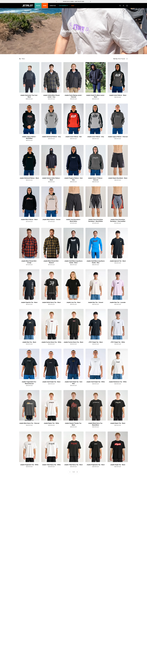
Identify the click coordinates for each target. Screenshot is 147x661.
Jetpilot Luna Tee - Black (73, 302)
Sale (72, 5)
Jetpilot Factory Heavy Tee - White (51, 342)
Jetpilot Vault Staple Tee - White (95, 382)
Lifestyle (53, 5)
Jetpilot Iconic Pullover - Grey (95, 136)
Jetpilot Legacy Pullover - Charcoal (118, 136)
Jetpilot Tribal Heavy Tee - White (51, 464)
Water (38, 5)
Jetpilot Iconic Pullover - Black (117, 95)
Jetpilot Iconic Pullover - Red (73, 136)
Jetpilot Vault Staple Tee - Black (51, 382)
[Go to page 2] (77, 472)
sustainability (63, 5)
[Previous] (56, 1)
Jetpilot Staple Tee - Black (117, 464)
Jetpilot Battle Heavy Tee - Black (51, 302)
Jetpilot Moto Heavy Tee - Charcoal (29, 423)
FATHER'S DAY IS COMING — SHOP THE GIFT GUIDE (73, 1)
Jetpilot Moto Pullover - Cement (51, 219)
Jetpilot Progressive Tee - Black (96, 464)
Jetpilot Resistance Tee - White (118, 382)
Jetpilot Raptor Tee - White (51, 423)
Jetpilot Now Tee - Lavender (118, 302)
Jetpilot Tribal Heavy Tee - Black (73, 464)
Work (44, 5)
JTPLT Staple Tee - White (118, 342)
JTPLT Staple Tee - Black (96, 342)
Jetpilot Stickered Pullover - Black (29, 178)
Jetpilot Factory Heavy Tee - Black (73, 342)
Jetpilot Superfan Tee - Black (29, 302)
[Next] (90, 1)
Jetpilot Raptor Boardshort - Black (117, 178)
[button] (123, 59)
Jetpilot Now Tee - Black (29, 342)
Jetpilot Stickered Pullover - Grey (51, 136)
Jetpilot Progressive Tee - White (29, 464)
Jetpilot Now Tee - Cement (95, 302)
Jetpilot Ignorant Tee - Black (118, 261)
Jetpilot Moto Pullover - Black (29, 219)
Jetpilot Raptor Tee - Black (117, 423)
